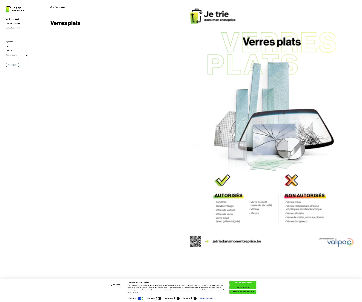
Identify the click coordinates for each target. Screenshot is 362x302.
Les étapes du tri (12, 19)
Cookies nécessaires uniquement (243, 291)
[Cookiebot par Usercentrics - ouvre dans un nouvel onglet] (115, 285)
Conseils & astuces (13, 23)
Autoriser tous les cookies (243, 282)
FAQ (7, 46)
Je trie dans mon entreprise (15, 9)
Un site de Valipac (12, 65)
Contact (9, 50)
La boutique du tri (13, 28)
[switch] (158, 298)
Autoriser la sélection (243, 287)
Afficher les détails (206, 298)
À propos (9, 42)
